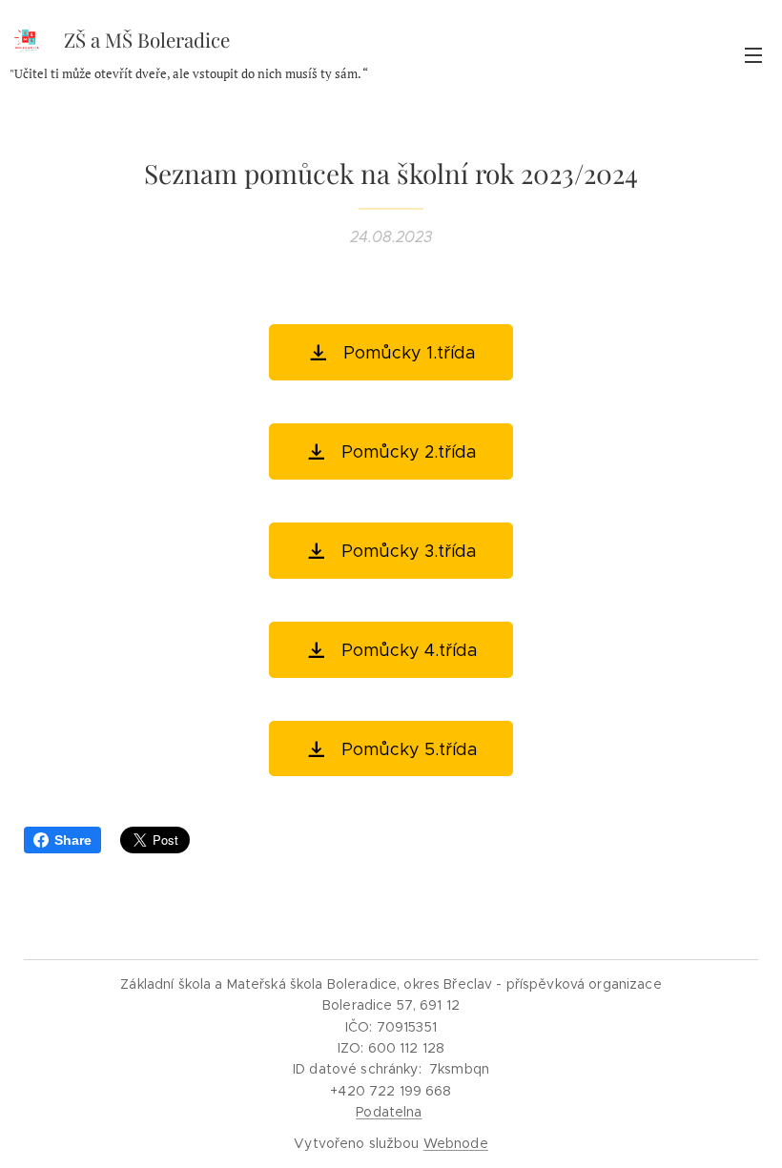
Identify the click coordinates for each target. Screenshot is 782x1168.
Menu (753, 54)
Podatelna (389, 1111)
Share (73, 840)
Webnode (455, 1143)
